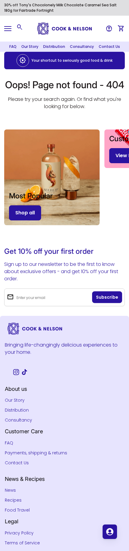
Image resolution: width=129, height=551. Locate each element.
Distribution (54, 46)
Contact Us (109, 46)
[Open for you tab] (110, 532)
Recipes (13, 500)
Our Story (29, 46)
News (10, 490)
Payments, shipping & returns (36, 453)
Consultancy (82, 46)
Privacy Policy (19, 533)
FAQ (12, 46)
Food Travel (17, 510)
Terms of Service (22, 543)
